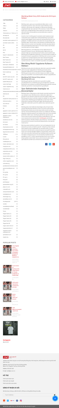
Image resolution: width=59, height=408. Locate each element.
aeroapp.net (6, 35)
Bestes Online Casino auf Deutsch (14, 297)
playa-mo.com (6, 187)
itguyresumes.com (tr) (8, 131)
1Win (4, 23)
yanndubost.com (7, 234)
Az (3, 45)
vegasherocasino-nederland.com (7, 231)
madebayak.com (7, 141)
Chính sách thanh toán (8, 378)
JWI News (5, 134)
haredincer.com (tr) (7, 119)
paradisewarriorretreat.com (9, 165)
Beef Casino (6, 57)
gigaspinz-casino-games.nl (9, 110)
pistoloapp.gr (6, 182)
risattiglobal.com (7, 194)
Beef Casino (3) (7, 62)
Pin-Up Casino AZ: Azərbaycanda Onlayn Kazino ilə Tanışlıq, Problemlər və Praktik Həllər (15, 270)
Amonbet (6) (6, 38)
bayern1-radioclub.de (8, 55)
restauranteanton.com (8, 191)
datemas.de (6, 93)
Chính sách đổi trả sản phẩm (10, 383)
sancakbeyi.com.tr (7, 199)
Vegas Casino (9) (7, 221)
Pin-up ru (5, 177)
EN (3, 96)
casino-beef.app (7, 84)
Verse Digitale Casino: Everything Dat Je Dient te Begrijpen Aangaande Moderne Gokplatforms (15, 251)
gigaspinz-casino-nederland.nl (7, 116)
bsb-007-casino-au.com (9, 76)
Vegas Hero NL (6, 223)
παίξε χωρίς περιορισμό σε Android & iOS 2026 (15, 285)
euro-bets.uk (6, 103)
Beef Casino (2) (7, 59)
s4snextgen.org (7, 196)
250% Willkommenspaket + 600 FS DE (17, 309)
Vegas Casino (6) (7, 218)
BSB (4, 74)
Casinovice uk (6, 89)
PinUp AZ (5, 179)
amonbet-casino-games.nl (9, 40)
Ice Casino (5, 124)
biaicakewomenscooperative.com (11, 69)
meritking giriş (42, 118)
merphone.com (6, 146)
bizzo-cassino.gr (7, 72)
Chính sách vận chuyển (8, 381)
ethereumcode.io (7, 101)
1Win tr (4, 25)
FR (3, 108)
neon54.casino (6, 153)
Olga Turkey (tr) (7, 158)
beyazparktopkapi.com (8, 67)
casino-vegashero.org (8, 86)
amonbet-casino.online (8, 42)
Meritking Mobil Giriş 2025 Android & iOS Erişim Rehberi (38, 17)
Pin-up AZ (5, 174)
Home (6, 9)
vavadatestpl (6, 208)
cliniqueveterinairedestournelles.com (12, 91)
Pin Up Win (5, 172)
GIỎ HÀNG (54, 1)
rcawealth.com (6, 189)
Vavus (4, 211)
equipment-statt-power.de (9, 98)
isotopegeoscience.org (8, 129)
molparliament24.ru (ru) (9, 148)
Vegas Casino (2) (7, 216)
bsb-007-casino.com (8, 79)
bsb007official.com (7, 81)
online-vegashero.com (8, 161)
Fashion (5, 106)
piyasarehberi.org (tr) (8, 184)
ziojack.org (5, 237)
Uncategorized (6, 201)
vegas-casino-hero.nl (8, 225)
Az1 (4, 47)
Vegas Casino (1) (7, 213)
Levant (4, 136)
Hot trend (5, 122)
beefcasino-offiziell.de (8, 64)
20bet (4, 28)
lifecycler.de (6, 139)
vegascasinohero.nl (7, 228)
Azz (4, 52)
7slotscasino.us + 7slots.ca (9, 33)
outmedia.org (6, 163)
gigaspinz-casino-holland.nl (9, 113)
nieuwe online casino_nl (9, 156)
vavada (5, 204)
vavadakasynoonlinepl (8, 206)
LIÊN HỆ (47, 1)
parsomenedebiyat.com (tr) (9, 169)
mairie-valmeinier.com (8, 144)
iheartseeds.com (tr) (14, 9)
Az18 (4, 50)
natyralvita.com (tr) (7, 151)
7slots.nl (5, 30)
